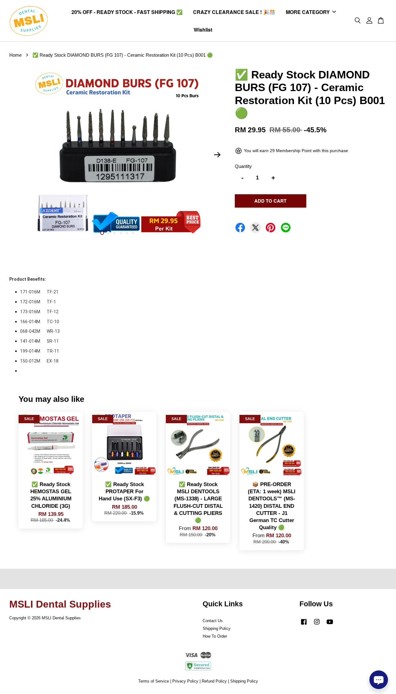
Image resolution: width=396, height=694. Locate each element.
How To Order (215, 636)
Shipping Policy (216, 628)
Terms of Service (153, 681)
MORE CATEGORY (308, 11)
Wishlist (203, 29)
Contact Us (213, 620)
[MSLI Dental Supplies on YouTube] (329, 624)
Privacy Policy (185, 681)
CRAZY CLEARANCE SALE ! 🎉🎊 (234, 11)
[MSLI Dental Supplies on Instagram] (316, 624)
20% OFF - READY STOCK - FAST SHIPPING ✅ (127, 11)
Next (217, 155)
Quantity (243, 166)
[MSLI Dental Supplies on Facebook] (303, 624)
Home (15, 55)
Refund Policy (214, 681)
